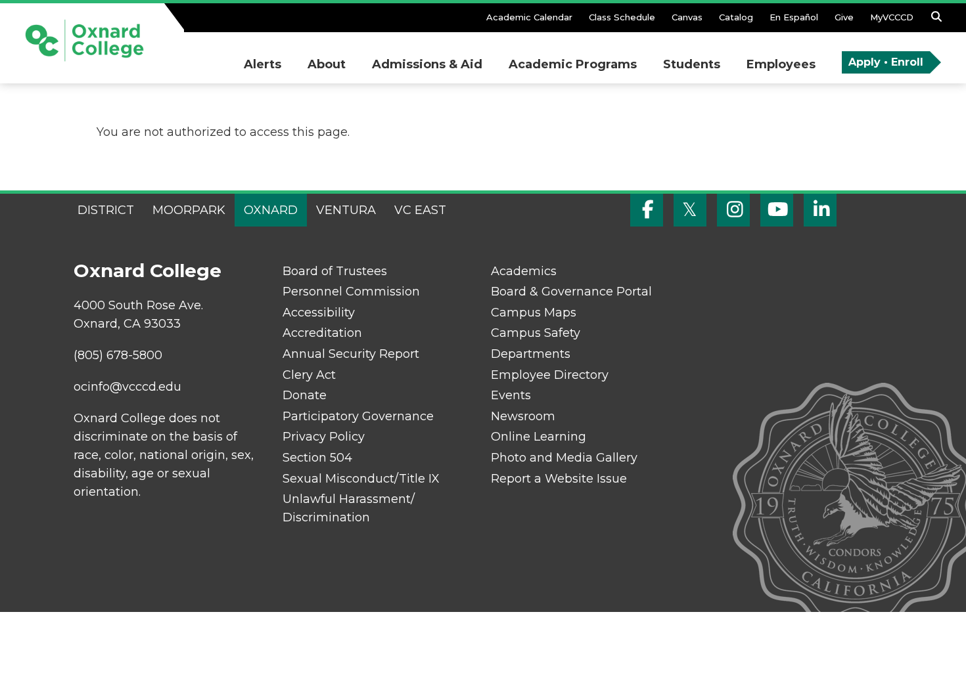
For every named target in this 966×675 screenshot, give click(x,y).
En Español (794, 17)
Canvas (687, 17)
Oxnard (271, 210)
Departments (530, 354)
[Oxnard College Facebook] (646, 210)
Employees (781, 64)
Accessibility (319, 312)
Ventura (346, 210)
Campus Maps (533, 312)
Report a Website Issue (559, 478)
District (106, 210)
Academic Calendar (529, 17)
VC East (420, 210)
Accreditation (322, 333)
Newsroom (523, 416)
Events (511, 395)
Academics (524, 271)
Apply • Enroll (885, 62)
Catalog (736, 17)
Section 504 (317, 457)
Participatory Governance (358, 416)
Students (691, 64)
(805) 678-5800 (118, 355)
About (327, 64)
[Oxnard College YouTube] (776, 210)
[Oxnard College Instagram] (733, 210)
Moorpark (188, 210)
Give (844, 17)
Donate (305, 395)
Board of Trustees (335, 271)
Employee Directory (550, 375)
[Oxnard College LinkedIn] (820, 210)
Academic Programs (573, 64)
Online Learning (538, 436)
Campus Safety (535, 333)
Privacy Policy (324, 436)
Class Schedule (622, 17)
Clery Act (309, 375)
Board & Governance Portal (571, 291)
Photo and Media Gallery (564, 457)
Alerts (262, 64)
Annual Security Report (351, 354)
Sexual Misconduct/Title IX (361, 478)
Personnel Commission (351, 291)
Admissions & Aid (427, 64)
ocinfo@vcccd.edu (127, 387)
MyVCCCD (891, 17)
